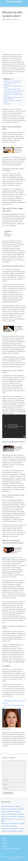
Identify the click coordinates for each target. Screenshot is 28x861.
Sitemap (4, 846)
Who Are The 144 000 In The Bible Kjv (12, 816)
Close (12, 79)
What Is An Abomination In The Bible (12, 814)
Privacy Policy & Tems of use (10, 848)
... (2, 749)
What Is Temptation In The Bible (11, 811)
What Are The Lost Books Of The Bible (13, 823)
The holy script (14, 1)
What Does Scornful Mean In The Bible (13, 828)
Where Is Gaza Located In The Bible (12, 831)
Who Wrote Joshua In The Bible (10, 806)
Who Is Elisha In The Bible (9, 826)
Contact (4, 841)
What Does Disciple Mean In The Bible (12, 809)
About (4, 838)
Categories (5, 843)
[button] (26, 5)
